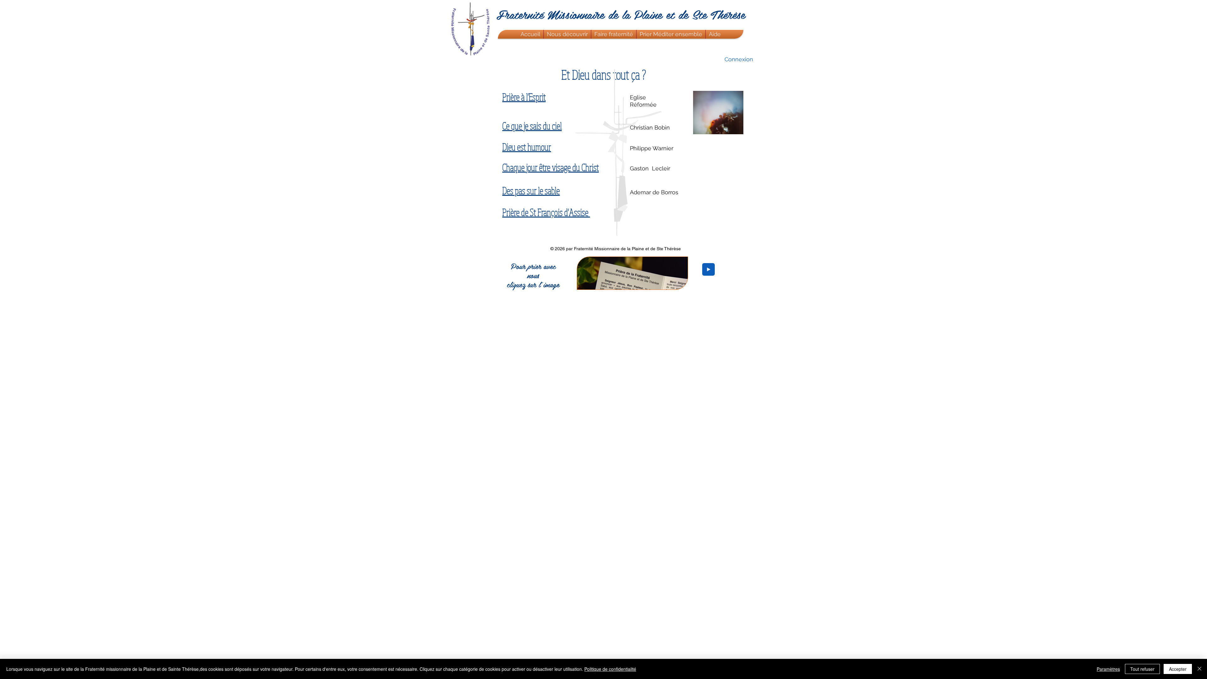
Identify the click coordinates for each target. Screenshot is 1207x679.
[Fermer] (1199, 669)
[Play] (708, 269)
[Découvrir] (745, 4)
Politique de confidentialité (610, 669)
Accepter (1178, 669)
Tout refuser (1142, 669)
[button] (567, 34)
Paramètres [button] (1108, 669)
